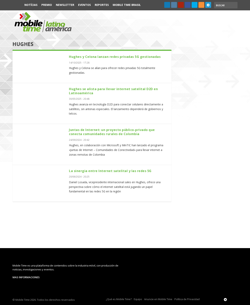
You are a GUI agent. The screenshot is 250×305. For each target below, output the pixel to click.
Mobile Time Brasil (127, 5)
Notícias (31, 5)
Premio (46, 5)
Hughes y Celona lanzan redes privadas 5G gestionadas (115, 57)
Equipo (138, 299)
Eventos (84, 5)
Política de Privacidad (187, 299)
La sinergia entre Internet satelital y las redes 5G (110, 171)
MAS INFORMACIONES (26, 277)
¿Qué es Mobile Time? (119, 299)
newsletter (65, 5)
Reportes (102, 5)
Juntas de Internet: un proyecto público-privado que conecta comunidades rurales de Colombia (112, 132)
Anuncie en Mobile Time (158, 299)
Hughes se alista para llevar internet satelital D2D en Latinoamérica (113, 91)
